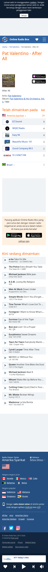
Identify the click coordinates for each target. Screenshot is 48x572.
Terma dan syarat (8, 542)
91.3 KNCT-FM (19, 155)
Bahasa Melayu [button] (36, 460)
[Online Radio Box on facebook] (4, 528)
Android (28, 507)
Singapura (11, 496)
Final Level (14, 538)
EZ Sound (17, 121)
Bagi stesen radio (21, 547)
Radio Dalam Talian (13, 459)
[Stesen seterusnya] (33, 566)
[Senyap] (42, 566)
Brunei (25, 496)
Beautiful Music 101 (22, 141)
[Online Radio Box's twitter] (11, 528)
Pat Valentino (14, 95)
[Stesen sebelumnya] (14, 566)
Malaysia (26, 492)
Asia (11, 515)
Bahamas (11, 483)
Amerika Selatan (9, 519)
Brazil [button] (9, 164)
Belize (24, 483)
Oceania (30, 519)
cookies (33, 2)
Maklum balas (30, 542)
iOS (38, 507)
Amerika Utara (21, 515)
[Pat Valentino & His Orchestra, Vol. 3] (8, 80)
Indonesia (11, 492)
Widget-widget (7, 547)
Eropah (22, 519)
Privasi (20, 542)
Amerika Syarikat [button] (15, 115)
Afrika (4, 515)
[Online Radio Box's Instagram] (18, 528)
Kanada (10, 478)
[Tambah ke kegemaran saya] (5, 566)
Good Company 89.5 (22, 148)
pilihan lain (24, 241)
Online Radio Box (19, 39)
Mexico (23, 478)
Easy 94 (16, 134)
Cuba (35, 478)
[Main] (5, 260)
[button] (24, 566)
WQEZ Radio (18, 128)
